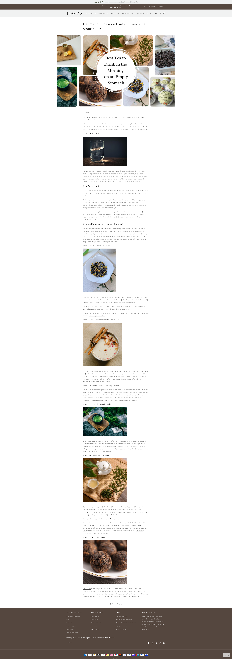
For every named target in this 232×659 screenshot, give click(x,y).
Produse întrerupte (121, 629)
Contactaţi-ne (70, 629)
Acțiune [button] (87, 112)
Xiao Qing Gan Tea (133, 597)
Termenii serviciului (121, 616)
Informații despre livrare (73, 616)
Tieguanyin (139, 531)
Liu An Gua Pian (114, 515)
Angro (68, 619)
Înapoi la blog (117, 604)
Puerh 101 (94, 626)
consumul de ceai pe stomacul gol (121, 124)
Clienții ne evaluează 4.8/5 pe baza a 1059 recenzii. (121, 2)
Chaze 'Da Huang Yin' (103, 597)
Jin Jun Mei (124, 313)
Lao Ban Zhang (141, 594)
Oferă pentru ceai (96, 623)
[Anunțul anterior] (97, 7)
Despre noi (69, 623)
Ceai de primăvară (121, 626)
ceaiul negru (136, 297)
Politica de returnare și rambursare (126, 623)
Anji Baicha (90, 515)
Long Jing (136, 512)
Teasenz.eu (117, 658)
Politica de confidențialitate (124, 619)
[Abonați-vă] (97, 643)
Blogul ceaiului (95, 629)
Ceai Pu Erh (94, 619)
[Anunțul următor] (135, 7)
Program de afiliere (71, 626)
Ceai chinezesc (95, 616)
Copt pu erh (87, 589)
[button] (103, 13)
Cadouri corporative (72, 632)
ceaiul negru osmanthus (97, 316)
